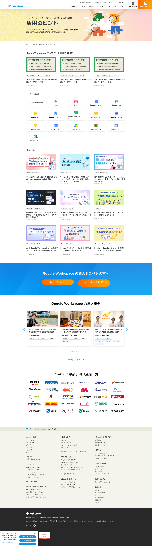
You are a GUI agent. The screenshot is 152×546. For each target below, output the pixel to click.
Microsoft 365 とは (33, 481)
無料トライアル (145, 6)
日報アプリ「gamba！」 (34, 494)
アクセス (98, 502)
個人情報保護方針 (101, 521)
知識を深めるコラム (33, 459)
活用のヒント (32, 472)
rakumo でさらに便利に (36, 475)
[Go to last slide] (24, 329)
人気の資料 (64, 440)
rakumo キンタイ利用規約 (47, 521)
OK (28, 544)
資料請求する (133, 6)
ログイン (112, 3)
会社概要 (121, 3)
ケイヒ (28, 452)
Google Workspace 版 (102, 482)
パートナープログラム (68, 482)
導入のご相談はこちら (57, 282)
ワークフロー (30, 440)
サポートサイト (100, 469)
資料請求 (98, 440)
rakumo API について (102, 474)
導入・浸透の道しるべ (35, 477)
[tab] (72, 351)
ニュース (98, 495)
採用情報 (98, 500)
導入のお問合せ (85, 3)
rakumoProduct (27, 44)
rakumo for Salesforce (34, 489)
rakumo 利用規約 (31, 521)
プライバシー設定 (28, 537)
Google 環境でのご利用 (69, 460)
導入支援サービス (67, 465)
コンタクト (30, 450)
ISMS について (114, 521)
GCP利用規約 (74, 521)
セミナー (99, 6)
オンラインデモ (100, 445)
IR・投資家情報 (100, 493)
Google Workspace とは (35, 467)
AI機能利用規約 (62, 521)
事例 (83, 6)
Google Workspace (37, 44)
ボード (28, 445)
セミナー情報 (99, 497)
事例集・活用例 (66, 442)
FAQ (108, 6)
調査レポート (65, 447)
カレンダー (30, 442)
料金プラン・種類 (34, 470)
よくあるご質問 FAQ (68, 474)
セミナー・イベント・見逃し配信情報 (73, 451)
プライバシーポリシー (87, 521)
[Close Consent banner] (34, 533)
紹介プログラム (100, 471)
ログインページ (100, 466)
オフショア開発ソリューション (36, 497)
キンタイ (29, 447)
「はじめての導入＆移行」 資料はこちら (94, 283)
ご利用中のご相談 (100, 3)
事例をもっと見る (75, 360)
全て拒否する (28, 540)
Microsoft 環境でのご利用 (69, 462)
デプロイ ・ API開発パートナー (71, 487)
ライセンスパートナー (68, 484)
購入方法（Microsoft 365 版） (71, 470)
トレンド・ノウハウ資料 (69, 445)
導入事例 (29, 456)
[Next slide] (127, 329)
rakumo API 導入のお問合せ (104, 456)
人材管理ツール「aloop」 (35, 492)
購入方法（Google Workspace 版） (73, 467)
